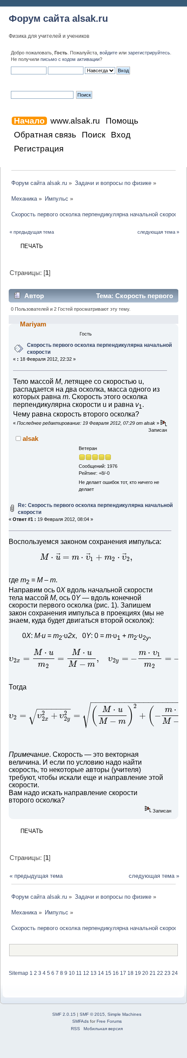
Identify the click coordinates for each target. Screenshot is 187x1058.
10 (72, 973)
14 (101, 973)
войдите (108, 52)
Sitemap (18, 973)
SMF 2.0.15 (64, 1014)
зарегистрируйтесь (149, 52)
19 (138, 973)
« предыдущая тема (32, 232)
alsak (30, 438)
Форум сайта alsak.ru (58, 18)
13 (93, 973)
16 (116, 973)
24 (175, 973)
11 (79, 973)
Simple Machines (124, 1014)
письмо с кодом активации (70, 59)
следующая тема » (158, 232)
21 (153, 973)
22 (160, 973)
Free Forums (109, 1021)
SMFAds (80, 1021)
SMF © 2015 (92, 1014)
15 (108, 973)
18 (130, 973)
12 (86, 973)
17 (123, 973)
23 (167, 973)
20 (145, 973)
